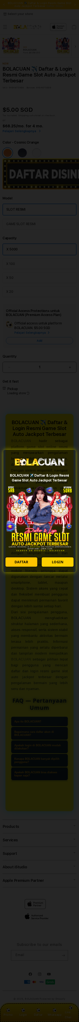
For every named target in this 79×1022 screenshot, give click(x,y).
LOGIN (58, 562)
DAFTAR (21, 562)
